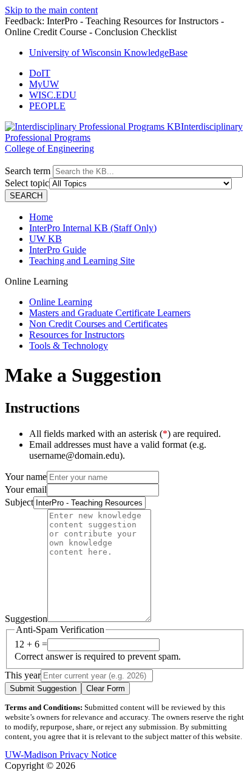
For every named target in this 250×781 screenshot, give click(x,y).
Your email (26, 489)
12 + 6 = (31, 644)
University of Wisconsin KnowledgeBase (108, 52)
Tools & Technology (68, 345)
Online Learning (60, 302)
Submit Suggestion (43, 688)
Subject (19, 502)
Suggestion (26, 619)
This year (23, 675)
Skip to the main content (51, 10)
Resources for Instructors (76, 335)
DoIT (39, 73)
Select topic (27, 183)
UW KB (45, 239)
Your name (26, 477)
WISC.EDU (52, 95)
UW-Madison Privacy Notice (61, 754)
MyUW (44, 84)
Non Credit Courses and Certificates (98, 324)
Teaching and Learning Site (82, 260)
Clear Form (105, 688)
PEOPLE (47, 106)
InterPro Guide (57, 250)
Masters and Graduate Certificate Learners (110, 313)
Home (41, 217)
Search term (27, 171)
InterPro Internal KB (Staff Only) (93, 228)
